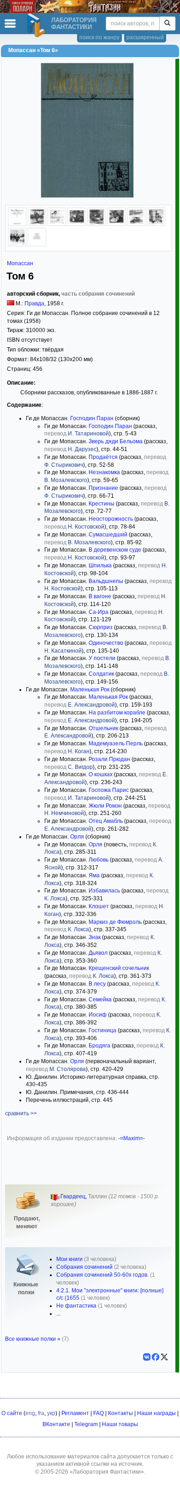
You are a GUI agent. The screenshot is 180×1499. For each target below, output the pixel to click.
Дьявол (98, 953)
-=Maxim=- (131, 1138)
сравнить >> (21, 1113)
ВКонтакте (56, 1424)
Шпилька (100, 565)
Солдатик (101, 674)
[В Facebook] (155, 1357)
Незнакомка (104, 472)
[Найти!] (167, 23)
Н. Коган (79, 751)
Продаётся (103, 457)
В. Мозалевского (65, 480)
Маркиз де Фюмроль (115, 922)
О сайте (11, 1413)
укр (51, 1413)
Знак (95, 937)
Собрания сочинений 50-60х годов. (102, 1275)
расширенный (145, 37)
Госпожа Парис (109, 790)
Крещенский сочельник (119, 968)
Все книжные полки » (32, 1339)
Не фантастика (76, 1306)
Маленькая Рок (89, 689)
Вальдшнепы (106, 581)
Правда (34, 303)
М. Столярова (67, 1069)
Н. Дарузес (82, 449)
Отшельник (103, 728)
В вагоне (100, 596)
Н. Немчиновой (64, 813)
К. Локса (55, 898)
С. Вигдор (80, 767)
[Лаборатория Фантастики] (37, 25)
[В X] (164, 1357)
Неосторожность (111, 519)
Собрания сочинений (84, 1267)
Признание (103, 488)
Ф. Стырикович (63, 465)
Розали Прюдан (109, 759)
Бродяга (99, 1045)
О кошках (101, 774)
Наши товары (120, 1424)
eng (30, 1413)
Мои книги (69, 1259)
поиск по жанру (99, 37)
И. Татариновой (88, 433)
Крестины (101, 503)
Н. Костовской (86, 526)
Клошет (99, 906)
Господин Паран (92, 418)
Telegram (86, 1424)
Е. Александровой (91, 705)
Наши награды (156, 1413)
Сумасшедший (108, 534)
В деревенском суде (115, 550)
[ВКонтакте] (146, 1357)
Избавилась (104, 890)
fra (41, 1413)
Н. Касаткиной (63, 651)
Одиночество (106, 643)
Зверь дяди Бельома (116, 441)
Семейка (100, 999)
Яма (94, 875)
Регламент (75, 1413)
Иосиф (98, 1014)
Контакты (120, 1413)
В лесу (97, 984)
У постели (102, 658)
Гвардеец (72, 1196)
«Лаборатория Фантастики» (107, 1472)
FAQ (98, 1413)
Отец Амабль (106, 821)
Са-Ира (98, 612)
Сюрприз (101, 627)
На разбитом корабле (117, 712)
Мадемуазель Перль (116, 743)
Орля (77, 836)
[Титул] (17, 224)
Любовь (98, 860)
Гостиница (102, 1030)
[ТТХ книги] (37, 244)
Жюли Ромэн (105, 806)
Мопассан (20, 263)
